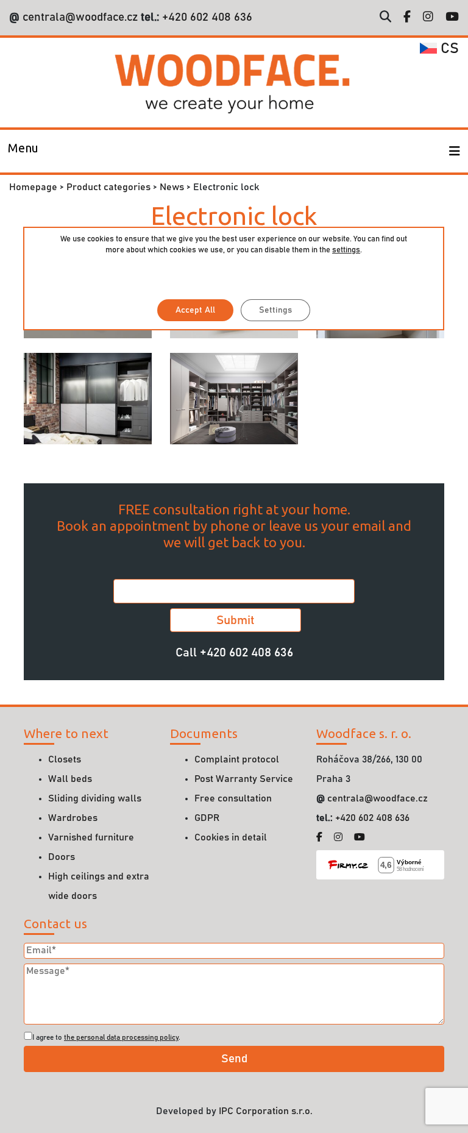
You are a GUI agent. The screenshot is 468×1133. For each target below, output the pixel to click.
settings (346, 250)
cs (448, 48)
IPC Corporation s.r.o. (266, 1111)
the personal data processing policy (121, 1037)
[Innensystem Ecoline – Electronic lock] (234, 398)
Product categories (108, 187)
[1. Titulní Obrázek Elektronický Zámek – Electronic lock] (88, 398)
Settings (275, 310)
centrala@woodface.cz (80, 17)
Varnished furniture (91, 837)
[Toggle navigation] (454, 151)
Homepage (33, 187)
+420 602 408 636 (205, 17)
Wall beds (70, 779)
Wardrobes (73, 818)
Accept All (195, 310)
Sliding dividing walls (94, 798)
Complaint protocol (236, 759)
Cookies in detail (230, 837)
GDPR (206, 818)
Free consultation (233, 798)
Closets (64, 759)
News (172, 187)
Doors (61, 857)
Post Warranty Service (243, 779)
